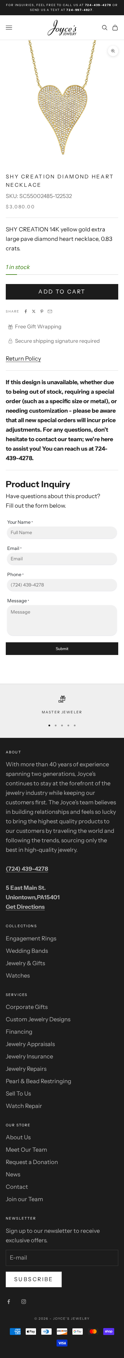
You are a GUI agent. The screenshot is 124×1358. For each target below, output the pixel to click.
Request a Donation (32, 1162)
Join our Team (24, 1199)
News (13, 1174)
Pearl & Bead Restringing (38, 1081)
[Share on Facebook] (25, 311)
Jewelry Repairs (26, 1068)
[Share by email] (50, 311)
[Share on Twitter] (33, 311)
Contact (17, 1186)
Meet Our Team (26, 1149)
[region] (62, 705)
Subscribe (33, 1279)
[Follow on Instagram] (24, 1301)
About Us (18, 1137)
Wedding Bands (27, 950)
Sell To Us (18, 1093)
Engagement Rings (31, 938)
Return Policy (23, 358)
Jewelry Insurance (29, 1056)
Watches (18, 975)
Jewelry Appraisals (30, 1044)
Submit (62, 648)
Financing (19, 1031)
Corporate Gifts (27, 1006)
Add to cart (62, 291)
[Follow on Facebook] (9, 1301)
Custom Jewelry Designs (38, 1019)
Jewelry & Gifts (25, 963)
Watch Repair (24, 1105)
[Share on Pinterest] (42, 311)
